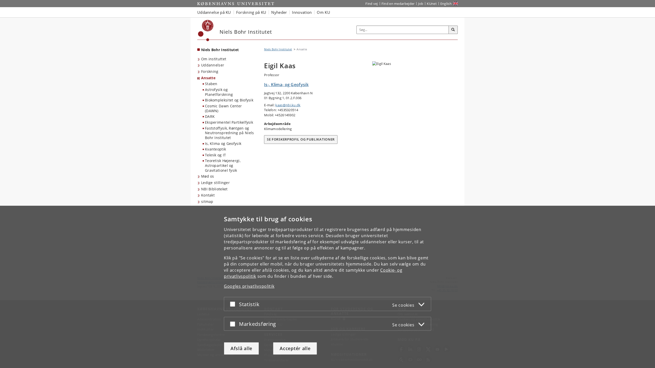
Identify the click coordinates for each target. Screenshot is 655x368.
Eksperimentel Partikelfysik (229, 122)
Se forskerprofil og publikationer (301, 139)
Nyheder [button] (279, 12)
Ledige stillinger (215, 182)
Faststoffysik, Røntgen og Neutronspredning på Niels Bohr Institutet (229, 133)
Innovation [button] (302, 12)
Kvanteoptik (215, 149)
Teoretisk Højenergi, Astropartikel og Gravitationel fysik (223, 165)
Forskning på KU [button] (251, 12)
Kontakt (208, 195)
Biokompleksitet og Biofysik (229, 100)
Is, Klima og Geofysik (223, 143)
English (446, 3)
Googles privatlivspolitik (249, 286)
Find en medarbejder (398, 3)
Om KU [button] (323, 12)
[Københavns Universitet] (206, 30)
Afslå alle (241, 348)
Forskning (210, 71)
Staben (211, 83)
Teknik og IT (215, 155)
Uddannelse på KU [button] (214, 12)
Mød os (207, 176)
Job (420, 3)
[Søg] (453, 30)
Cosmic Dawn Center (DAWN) (223, 108)
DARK (210, 116)
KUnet (432, 3)
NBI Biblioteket (214, 189)
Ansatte (208, 77)
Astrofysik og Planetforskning (219, 92)
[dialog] (327, 287)
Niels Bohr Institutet (220, 49)
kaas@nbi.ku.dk (287, 105)
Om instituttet (213, 58)
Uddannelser (212, 65)
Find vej (371, 3)
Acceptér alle (295, 348)
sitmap (207, 201)
